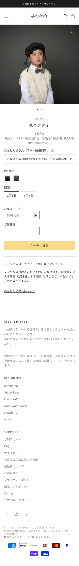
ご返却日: (10, 224)
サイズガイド (12, 453)
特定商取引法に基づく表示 (21, 460)
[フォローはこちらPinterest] (27, 514)
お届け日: (10, 209)
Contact (9, 493)
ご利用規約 (11, 473)
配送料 (57, 138)
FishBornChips (14, 399)
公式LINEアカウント (17, 500)
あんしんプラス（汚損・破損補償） (26, 150)
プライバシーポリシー (18, 480)
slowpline (10, 412)
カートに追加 (39, 245)
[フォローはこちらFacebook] (6, 514)
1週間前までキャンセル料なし (39, 3)
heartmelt (39, 118)
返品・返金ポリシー (17, 487)
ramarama (11, 386)
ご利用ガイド (12, 439)
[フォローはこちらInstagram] (17, 514)
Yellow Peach (12, 392)
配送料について (14, 466)
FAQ (6, 446)
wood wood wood (15, 406)
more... (8, 419)
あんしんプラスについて (19, 290)
